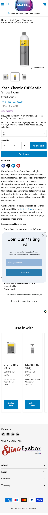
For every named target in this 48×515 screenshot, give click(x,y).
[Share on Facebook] (3, 166)
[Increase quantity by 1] (25, 145)
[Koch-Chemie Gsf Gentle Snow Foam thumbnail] (5, 77)
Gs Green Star (26, 209)
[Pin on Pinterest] (18, 166)
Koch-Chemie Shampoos (21, 20)
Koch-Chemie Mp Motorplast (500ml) (32, 381)
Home (4, 20)
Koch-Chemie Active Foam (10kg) (9, 381)
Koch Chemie (10, 96)
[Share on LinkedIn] (13, 166)
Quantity (5, 140)
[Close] (43, 235)
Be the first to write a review (24, 301)
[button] (24, 300)
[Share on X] (8, 166)
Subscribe (24, 272)
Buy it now (24, 154)
